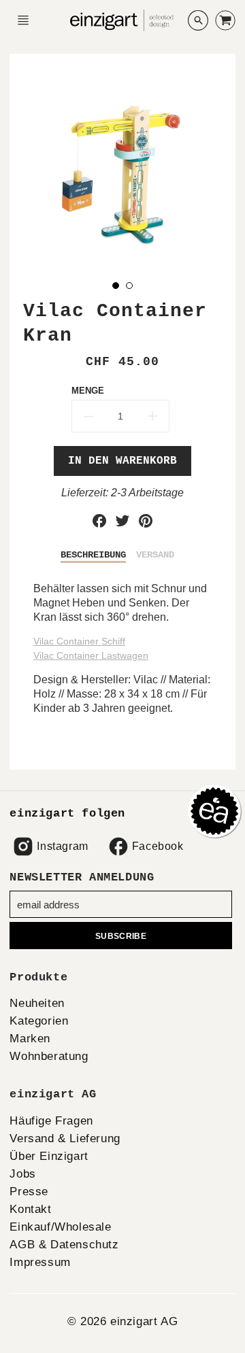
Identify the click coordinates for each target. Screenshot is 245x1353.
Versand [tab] (155, 554)
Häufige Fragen (51, 1120)
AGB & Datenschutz (64, 1244)
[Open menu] (23, 20)
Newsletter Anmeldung (82, 877)
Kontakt (30, 1209)
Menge (87, 391)
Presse (29, 1191)
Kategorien (39, 1020)
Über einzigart (49, 1156)
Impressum (40, 1262)
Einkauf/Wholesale (60, 1226)
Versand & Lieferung (65, 1138)
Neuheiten (37, 1003)
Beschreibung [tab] (93, 554)
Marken (30, 1038)
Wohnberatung (49, 1056)
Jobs (22, 1173)
